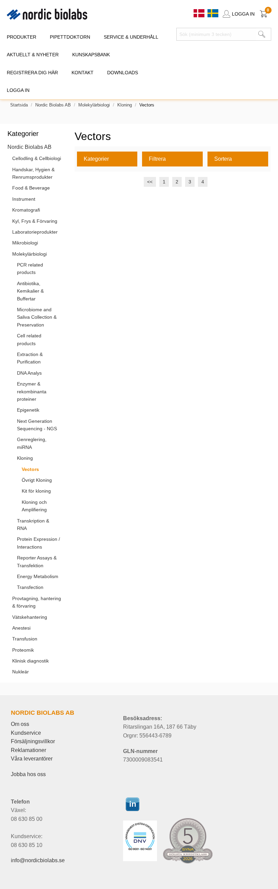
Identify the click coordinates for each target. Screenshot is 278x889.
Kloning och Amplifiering (34, 505)
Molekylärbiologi (94, 105)
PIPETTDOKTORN (70, 37)
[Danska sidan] (200, 13)
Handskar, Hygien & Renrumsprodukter (33, 173)
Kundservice (26, 733)
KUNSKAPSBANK (91, 54)
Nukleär (20, 671)
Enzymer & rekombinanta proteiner (31, 391)
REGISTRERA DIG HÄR (32, 72)
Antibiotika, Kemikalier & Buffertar (30, 291)
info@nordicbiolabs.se (38, 860)
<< (150, 181)
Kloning (124, 105)
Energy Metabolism (37, 576)
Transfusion (24, 638)
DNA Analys (29, 373)
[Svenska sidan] (212, 13)
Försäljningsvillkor (33, 741)
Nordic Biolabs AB (53, 105)
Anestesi (21, 628)
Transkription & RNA (33, 524)
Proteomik (23, 650)
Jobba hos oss (28, 774)
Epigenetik (28, 410)
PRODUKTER (21, 37)
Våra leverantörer (32, 759)
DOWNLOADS (122, 72)
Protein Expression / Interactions (38, 542)
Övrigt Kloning (37, 480)
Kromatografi (26, 210)
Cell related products (29, 339)
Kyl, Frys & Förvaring (34, 221)
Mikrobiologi (25, 242)
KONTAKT (83, 72)
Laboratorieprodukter (35, 232)
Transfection (30, 587)
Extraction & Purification (30, 358)
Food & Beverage (31, 188)
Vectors (30, 469)
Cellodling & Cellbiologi (36, 158)
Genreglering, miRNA (31, 443)
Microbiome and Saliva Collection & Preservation (37, 317)
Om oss (20, 724)
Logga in (18, 90)
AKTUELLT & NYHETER (33, 54)
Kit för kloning (36, 491)
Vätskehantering (29, 617)
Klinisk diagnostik (30, 661)
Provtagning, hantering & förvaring (36, 602)
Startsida (19, 105)
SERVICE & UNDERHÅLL (131, 37)
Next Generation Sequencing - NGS (37, 424)
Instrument (23, 199)
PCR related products (30, 268)
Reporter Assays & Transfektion (37, 561)
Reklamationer (28, 750)
